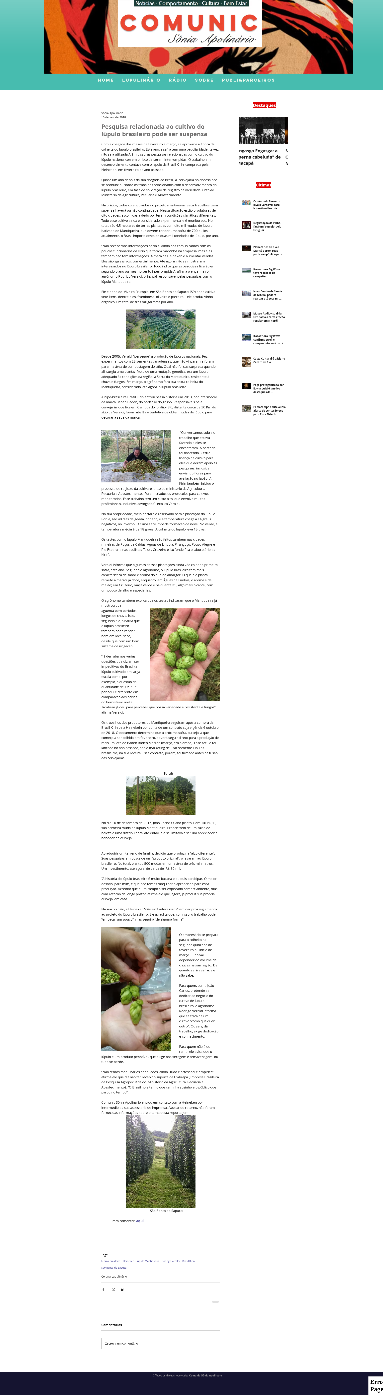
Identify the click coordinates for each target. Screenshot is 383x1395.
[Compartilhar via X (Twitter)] (113, 1289)
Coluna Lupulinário (114, 1276)
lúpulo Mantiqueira (148, 1261)
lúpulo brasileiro (110, 1261)
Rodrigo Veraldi (171, 1261)
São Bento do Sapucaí (114, 1267)
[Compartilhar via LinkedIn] (123, 1289)
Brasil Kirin (188, 1261)
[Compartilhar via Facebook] (103, 1289)
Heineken (128, 1261)
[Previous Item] (246, 131)
